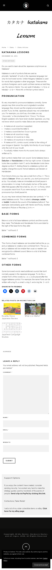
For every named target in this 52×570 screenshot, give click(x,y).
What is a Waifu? (32, 316)
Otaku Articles (8, 61)
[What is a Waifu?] (35, 309)
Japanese (7, 351)
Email (6, 430)
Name (6, 417)
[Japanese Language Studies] (12, 327)
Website (7, 442)
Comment (8, 372)
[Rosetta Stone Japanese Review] (12, 309)
